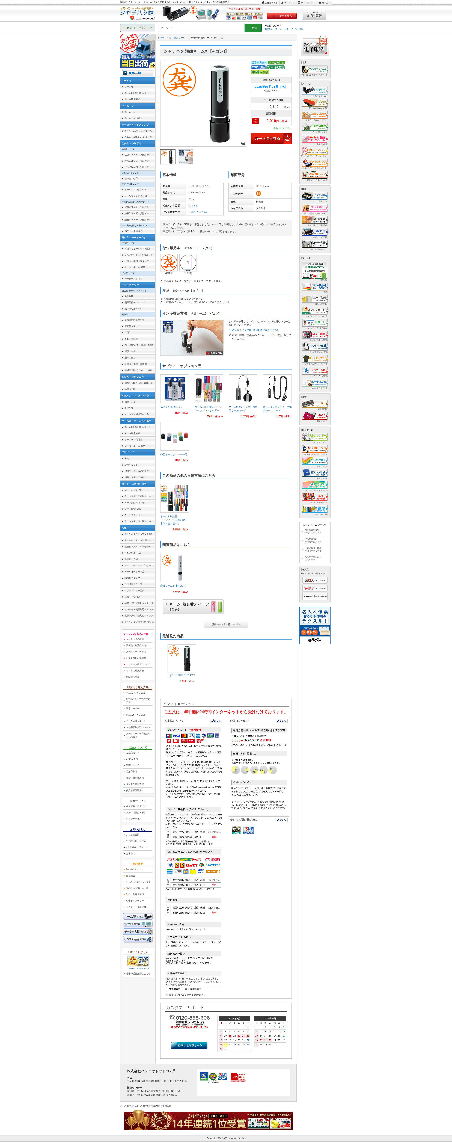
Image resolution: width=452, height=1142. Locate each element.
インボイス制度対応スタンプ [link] (138, 609)
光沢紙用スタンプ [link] (133, 584)
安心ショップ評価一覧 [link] (137, 888)
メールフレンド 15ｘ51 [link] (135, 189)
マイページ (289, 3)
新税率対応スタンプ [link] (134, 320)
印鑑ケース (271, 29)
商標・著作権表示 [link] (135, 778)
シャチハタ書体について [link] (138, 664)
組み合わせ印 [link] (131, 178)
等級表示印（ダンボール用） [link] (138, 370)
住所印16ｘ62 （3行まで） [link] (137, 154)
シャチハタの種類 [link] (135, 639)
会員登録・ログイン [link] (136, 806)
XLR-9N (192, 205)
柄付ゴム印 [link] (130, 389)
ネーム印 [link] (128, 86)
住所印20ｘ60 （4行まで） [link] (137, 161)
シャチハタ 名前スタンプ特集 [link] (139, 622)
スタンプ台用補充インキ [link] (136, 414)
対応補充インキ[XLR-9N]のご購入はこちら (255, 330)
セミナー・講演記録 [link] (136, 907)
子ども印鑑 (297, 29)
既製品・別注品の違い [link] (137, 645)
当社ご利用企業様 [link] (135, 894)
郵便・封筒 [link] (130, 351)
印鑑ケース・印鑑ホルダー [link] (137, 471)
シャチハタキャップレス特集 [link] (138, 534)
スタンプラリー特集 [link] (134, 590)
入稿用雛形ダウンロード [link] (138, 727)
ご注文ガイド (271, 3)
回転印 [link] (138, 382)
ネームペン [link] (130, 112)
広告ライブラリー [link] (135, 900)
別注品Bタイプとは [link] (135, 714)
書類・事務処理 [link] (132, 339)
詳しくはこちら (200, 212)
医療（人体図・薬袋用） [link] (136, 364)
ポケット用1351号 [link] (133, 231)
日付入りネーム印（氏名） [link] (137, 248)
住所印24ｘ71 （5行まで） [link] (137, 167)
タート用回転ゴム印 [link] (134, 502)
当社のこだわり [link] (134, 869)
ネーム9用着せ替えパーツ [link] (137, 93)
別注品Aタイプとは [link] (135, 692)
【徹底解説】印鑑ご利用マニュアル (313, 549)
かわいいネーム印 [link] (133, 553)
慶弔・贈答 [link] (130, 357)
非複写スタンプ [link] (132, 578)
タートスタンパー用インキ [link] (137, 521)
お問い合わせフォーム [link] (137, 847)
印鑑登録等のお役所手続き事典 (313, 540)
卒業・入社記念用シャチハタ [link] (138, 603)
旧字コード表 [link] (132, 708)
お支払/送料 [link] (132, 759)
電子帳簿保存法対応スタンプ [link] (138, 615)
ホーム (325, 3)
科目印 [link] (127, 332)
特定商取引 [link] (131, 771)
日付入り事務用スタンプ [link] (136, 261)
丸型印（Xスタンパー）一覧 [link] (138, 137)
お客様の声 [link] (131, 853)
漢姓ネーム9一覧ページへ (226, 624)
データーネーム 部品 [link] (134, 267)
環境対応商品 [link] (132, 677)
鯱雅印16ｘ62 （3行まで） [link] (137, 207)
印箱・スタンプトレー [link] (135, 477)
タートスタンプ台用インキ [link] (137, 496)
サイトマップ (307, 3)
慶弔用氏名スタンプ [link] (134, 302)
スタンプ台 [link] (130, 408)
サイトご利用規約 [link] (135, 784)
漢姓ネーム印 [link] (131, 559)
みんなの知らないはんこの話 (313, 558)
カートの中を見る (282, 16)
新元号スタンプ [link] (132, 326)
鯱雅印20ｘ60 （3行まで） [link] (137, 213)
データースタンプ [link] (133, 278)
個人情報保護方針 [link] (135, 790)
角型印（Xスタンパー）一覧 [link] (138, 130)
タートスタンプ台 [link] (133, 490)
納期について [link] (132, 765)
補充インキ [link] (130, 401)
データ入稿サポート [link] (136, 721)
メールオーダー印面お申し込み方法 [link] (138, 735)
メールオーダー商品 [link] (134, 571)
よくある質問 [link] (132, 834)
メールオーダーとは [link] (136, 651)
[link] (174, 395)
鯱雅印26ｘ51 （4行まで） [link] (137, 219)
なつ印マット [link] (131, 464)
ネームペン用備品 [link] (133, 118)
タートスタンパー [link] (133, 515)
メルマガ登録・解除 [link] (136, 812)
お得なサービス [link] (134, 818)
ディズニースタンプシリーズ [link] (138, 565)
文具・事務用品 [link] (132, 596)
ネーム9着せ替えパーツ (189, 606)
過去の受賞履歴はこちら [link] (138, 973)
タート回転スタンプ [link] (134, 508)
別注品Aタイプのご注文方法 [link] (138, 701)
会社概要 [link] (130, 875)
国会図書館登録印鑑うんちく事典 (313, 531)
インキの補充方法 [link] (135, 670)
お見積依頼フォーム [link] (136, 840)
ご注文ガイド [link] (132, 752)
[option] (182, 664)
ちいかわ (284, 29)
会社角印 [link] (128, 296)
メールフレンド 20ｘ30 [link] (135, 196)
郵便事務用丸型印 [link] (133, 308)
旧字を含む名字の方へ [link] (137, 658)
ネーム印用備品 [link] (132, 99)
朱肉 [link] (126, 458)
